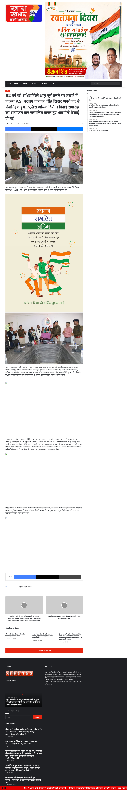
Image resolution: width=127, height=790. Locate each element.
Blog (8, 91)
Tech (34, 83)
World (16, 83)
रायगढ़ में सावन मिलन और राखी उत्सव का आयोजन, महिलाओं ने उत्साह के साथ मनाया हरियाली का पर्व (42, 636)
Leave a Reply (44, 650)
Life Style (45, 83)
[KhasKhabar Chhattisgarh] (23, 13)
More (55, 83)
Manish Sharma (11, 124)
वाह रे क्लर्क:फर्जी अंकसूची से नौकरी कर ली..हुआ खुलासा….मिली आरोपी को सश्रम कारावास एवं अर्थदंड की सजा (23, 779)
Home (9, 83)
